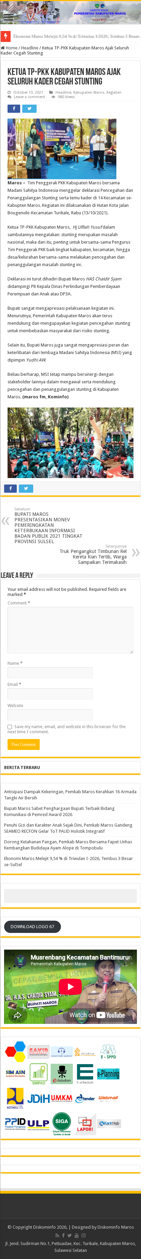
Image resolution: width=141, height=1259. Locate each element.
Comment (19, 602)
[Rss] (57, 1235)
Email (14, 684)
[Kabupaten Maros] (70, 12)
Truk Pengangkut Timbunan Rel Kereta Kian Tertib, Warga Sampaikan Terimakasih (93, 554)
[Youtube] (76, 1235)
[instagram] (83, 1235)
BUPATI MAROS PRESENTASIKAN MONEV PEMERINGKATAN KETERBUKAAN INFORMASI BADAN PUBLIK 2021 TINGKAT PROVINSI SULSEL (48, 525)
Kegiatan (113, 92)
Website (15, 705)
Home (11, 47)
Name (15, 663)
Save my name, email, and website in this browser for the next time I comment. (67, 729)
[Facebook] (63, 1235)
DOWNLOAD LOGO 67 (32, 926)
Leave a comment (29, 97)
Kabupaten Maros (88, 92)
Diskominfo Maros (116, 1227)
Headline (29, 47)
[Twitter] (70, 1235)
